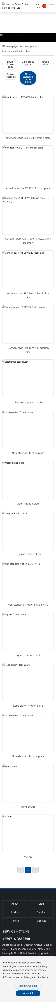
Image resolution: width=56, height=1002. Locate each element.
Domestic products (30, 46)
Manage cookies (28, 986)
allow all (28, 993)
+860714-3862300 (16, 939)
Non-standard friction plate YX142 (28, 604)
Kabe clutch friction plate (28, 705)
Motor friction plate (28, 503)
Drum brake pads (10, 64)
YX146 (28, 857)
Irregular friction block (28, 554)
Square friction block (28, 655)
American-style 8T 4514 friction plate (28, 188)
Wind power (28, 806)
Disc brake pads (28, 63)
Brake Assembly (10, 75)
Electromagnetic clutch (28, 402)
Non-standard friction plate (28, 78)
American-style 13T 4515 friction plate (28, 137)
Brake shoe (45, 63)
